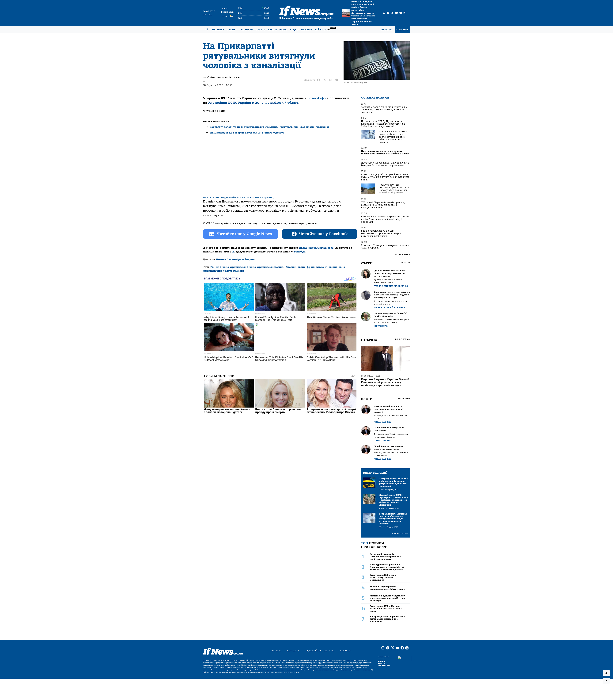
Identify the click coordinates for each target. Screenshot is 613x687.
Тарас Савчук (382, 422)
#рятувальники (233, 270)
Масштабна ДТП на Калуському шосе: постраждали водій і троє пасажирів (387, 598)
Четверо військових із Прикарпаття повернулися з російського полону (385, 556)
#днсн (214, 267)
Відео (294, 29)
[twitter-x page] (392, 13)
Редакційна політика (320, 650)
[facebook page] (388, 13)
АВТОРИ (386, 29)
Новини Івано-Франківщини (235, 259)
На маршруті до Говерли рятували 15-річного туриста (247, 132)
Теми (231, 29)
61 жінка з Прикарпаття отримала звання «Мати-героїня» (385, 246)
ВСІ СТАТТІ (404, 263)
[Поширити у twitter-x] (324, 80)
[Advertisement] (280, 169)
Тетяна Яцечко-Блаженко (391, 286)
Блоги (272, 29)
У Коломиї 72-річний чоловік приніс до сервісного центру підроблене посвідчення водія (383, 205)
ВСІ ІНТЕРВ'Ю (402, 339)
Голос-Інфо (317, 98)
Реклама (345, 650)
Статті (260, 29)
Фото (283, 29)
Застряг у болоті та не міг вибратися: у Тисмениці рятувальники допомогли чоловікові (270, 127)
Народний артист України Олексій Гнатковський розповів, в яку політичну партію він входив (385, 382)
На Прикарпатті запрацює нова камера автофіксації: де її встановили (387, 619)
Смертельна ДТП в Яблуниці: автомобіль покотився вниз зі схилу (386, 608)
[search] (207, 29)
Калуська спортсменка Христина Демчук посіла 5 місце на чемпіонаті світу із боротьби (385, 219)
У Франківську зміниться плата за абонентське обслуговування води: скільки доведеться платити (393, 137)
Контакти (293, 650)
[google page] (384, 13)
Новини (218, 29)
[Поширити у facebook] (318, 80)
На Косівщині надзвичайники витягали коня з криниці (238, 197)
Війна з (325, 29)
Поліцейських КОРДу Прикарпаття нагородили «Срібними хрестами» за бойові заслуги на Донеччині (383, 124)
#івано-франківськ (233, 267)
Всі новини (402, 254)
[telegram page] (400, 13)
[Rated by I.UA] (405, 658)
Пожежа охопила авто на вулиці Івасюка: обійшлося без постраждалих (385, 152)
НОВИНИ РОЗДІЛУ (399, 533)
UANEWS (402, 29)
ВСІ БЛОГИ (404, 398)
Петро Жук (381, 326)
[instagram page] (405, 13)
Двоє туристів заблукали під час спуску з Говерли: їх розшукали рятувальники (385, 164)
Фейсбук (299, 251)
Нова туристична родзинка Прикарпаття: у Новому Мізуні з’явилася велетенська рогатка (394, 188)
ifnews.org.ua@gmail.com (316, 247)
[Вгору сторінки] (606, 673)
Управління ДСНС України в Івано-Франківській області (253, 102)
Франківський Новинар (389, 307)
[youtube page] (396, 13)
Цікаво (306, 29)
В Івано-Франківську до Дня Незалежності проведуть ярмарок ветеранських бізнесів (381, 233)
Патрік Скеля (231, 77)
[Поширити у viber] (330, 80)
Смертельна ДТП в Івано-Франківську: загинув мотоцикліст (383, 577)
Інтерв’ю (246, 29)
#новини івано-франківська (305, 267)
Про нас (275, 650)
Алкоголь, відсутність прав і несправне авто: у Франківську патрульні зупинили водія (385, 177)
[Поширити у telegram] (337, 80)
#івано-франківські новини (265, 267)
